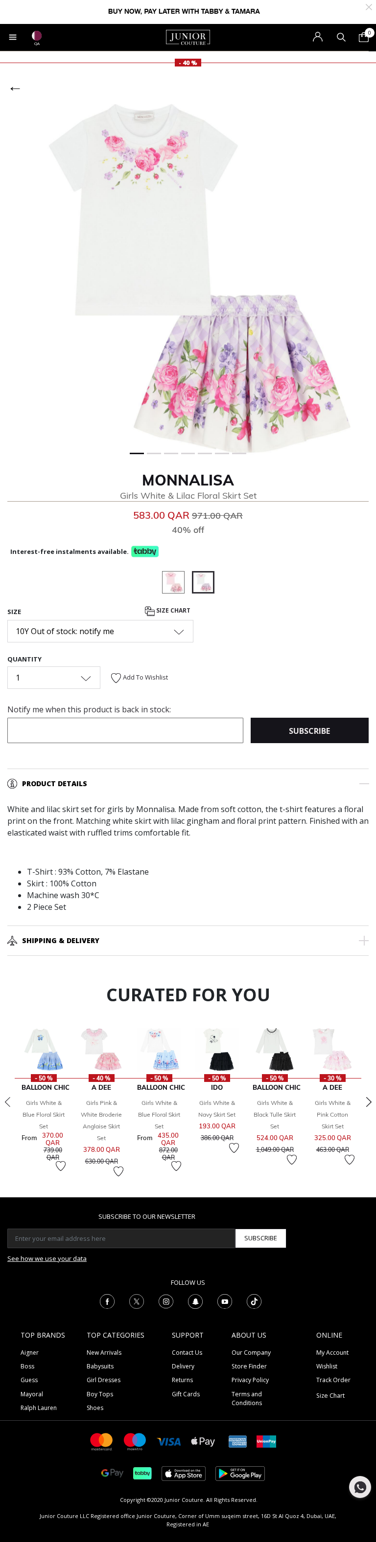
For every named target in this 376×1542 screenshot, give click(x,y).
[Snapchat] (195, 1300)
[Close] (369, 6)
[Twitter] (136, 1300)
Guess (29, 1380)
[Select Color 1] (177, 583)
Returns (182, 1380)
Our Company (251, 1352)
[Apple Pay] (203, 1441)
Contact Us (187, 1352)
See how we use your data (47, 1258)
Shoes (95, 1408)
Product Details (54, 783)
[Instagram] (166, 1300)
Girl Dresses (103, 1380)
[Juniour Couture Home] (188, 36)
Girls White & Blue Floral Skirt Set (44, 1114)
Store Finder (249, 1366)
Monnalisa (188, 480)
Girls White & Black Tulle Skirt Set (275, 1114)
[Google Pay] (112, 1472)
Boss (27, 1366)
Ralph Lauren (39, 1408)
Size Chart (172, 610)
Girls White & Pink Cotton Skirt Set (333, 1114)
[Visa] (169, 1441)
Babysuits (100, 1366)
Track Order (333, 1380)
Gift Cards (186, 1394)
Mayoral (32, 1394)
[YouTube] (224, 1300)
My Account (332, 1352)
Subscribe (260, 1238)
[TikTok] (254, 1300)
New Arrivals (104, 1352)
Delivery (183, 1366)
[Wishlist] (61, 1166)
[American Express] (238, 1441)
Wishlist (326, 1366)
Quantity (24, 659)
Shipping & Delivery (60, 940)
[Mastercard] (102, 1441)
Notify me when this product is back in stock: (89, 709)
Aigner (30, 1352)
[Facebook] (107, 1300)
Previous (7, 1102)
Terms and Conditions (247, 1398)
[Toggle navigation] (12, 37)
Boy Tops (100, 1394)
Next (368, 1102)
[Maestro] (135, 1441)
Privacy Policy (250, 1380)
